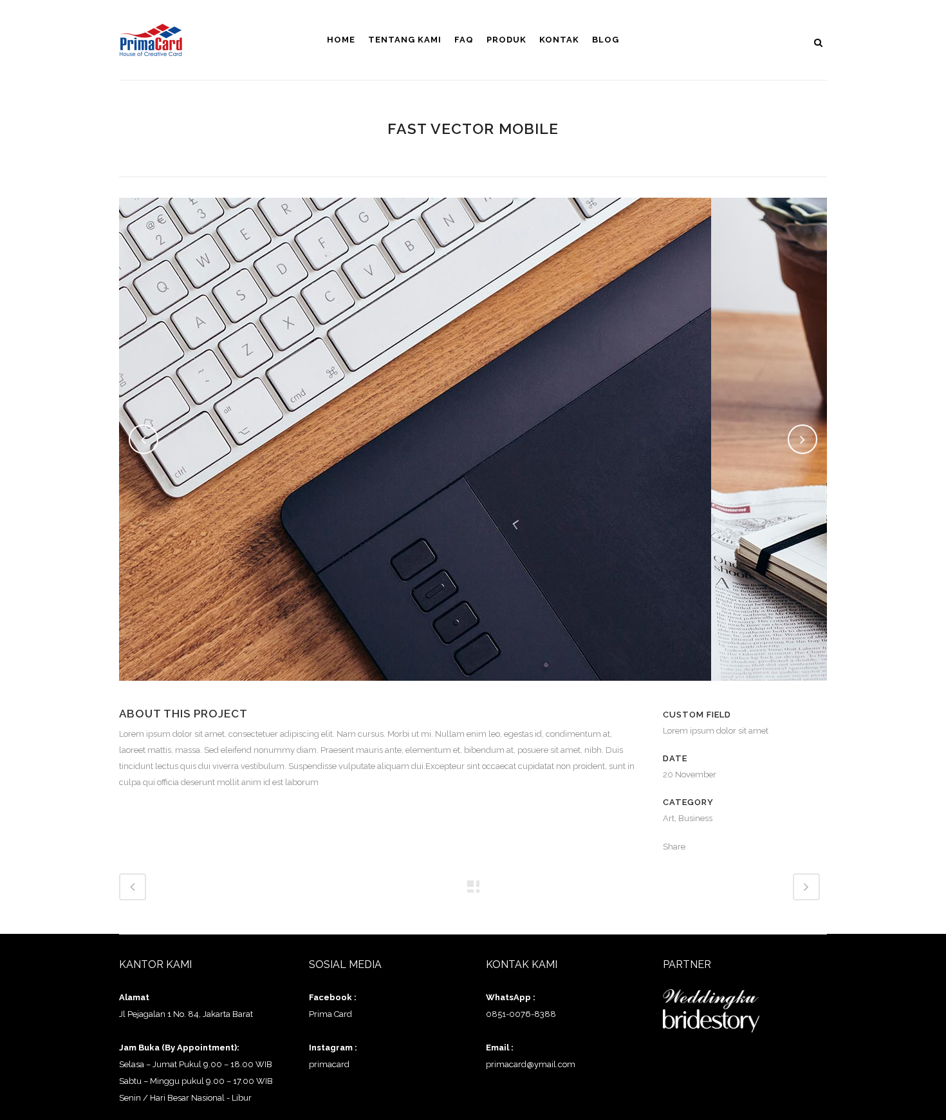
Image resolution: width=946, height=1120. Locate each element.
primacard (329, 1064)
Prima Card (330, 1014)
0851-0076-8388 (521, 1014)
